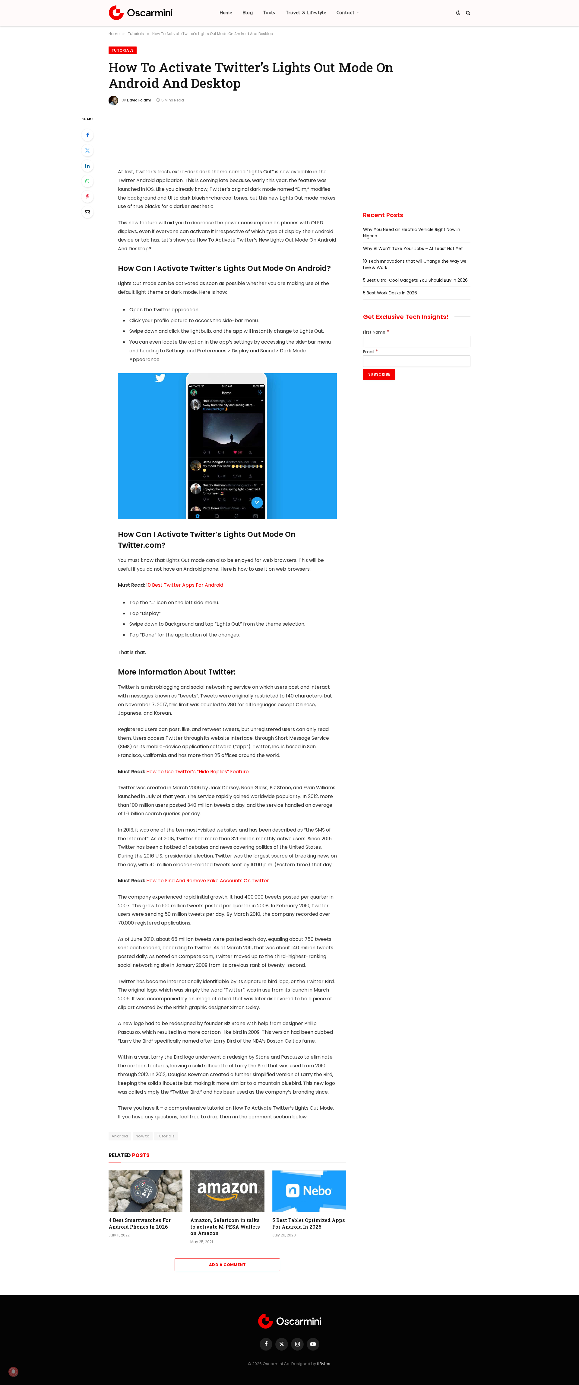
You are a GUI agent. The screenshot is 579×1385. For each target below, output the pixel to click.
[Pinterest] (87, 197)
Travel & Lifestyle (306, 12)
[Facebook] (87, 135)
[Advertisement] (227, 137)
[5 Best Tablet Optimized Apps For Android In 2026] (309, 1191)
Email (370, 352)
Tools (269, 12)
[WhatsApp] (87, 181)
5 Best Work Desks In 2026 (390, 293)
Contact (345, 12)
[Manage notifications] (13, 1372)
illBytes (323, 1364)
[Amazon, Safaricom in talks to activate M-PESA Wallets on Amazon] (227, 1191)
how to (143, 1136)
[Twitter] (87, 150)
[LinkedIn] (87, 166)
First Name (376, 332)
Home (226, 12)
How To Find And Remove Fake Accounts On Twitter (207, 880)
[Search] (467, 13)
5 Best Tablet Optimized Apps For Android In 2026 (308, 1223)
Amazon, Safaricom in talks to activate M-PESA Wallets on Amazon (225, 1226)
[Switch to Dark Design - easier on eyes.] (458, 12)
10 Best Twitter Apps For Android (184, 585)
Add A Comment (227, 1265)
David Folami (139, 100)
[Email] (87, 212)
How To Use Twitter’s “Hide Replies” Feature (197, 771)
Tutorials (123, 50)
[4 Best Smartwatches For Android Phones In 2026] (145, 1191)
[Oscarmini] (141, 13)
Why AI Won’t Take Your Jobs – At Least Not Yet (413, 248)
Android (120, 1136)
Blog (247, 12)
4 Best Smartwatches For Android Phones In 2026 (140, 1223)
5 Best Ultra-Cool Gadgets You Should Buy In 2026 (415, 280)
